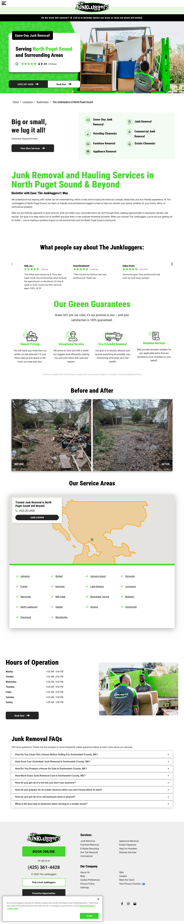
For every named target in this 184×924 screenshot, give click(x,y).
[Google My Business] (135, 904)
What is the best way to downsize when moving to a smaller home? (51, 804)
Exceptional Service (71, 344)
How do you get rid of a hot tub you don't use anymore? (45, 782)
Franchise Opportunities (43, 893)
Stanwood (26, 617)
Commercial (86, 856)
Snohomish (131, 606)
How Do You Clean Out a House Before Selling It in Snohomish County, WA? (56, 754)
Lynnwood (130, 586)
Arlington (25, 576)
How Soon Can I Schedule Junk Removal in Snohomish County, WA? (52, 761)
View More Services (30, 148)
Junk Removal (87, 841)
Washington (43, 101)
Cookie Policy (13, 908)
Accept (89, 915)
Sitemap (84, 887)
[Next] (171, 264)
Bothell (59, 576)
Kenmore (60, 586)
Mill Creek (60, 596)
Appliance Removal (129, 841)
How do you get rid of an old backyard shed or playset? (45, 797)
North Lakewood (29, 606)
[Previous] (12, 264)
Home (16, 101)
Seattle (59, 606)
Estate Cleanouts (127, 844)
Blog (82, 876)
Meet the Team (126, 879)
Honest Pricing (30, 344)
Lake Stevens (97, 586)
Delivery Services (127, 852)
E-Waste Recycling (89, 848)
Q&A (121, 872)
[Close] (98, 899)
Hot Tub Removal (89, 852)
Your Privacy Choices (129, 883)
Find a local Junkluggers (44, 882)
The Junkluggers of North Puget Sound (73, 101)
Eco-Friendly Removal (113, 344)
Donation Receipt (154, 343)
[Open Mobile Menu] (4, 3)
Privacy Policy (87, 883)
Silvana (94, 606)
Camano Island (98, 576)
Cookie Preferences (86, 905)
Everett (24, 586)
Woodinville (61, 617)
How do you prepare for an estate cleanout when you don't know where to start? (58, 790)
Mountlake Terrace (99, 596)
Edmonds (130, 576)
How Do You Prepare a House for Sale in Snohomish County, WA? (51, 768)
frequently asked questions (79, 747)
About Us (85, 872)
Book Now (61, 84)
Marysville (26, 596)
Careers (123, 876)
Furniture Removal (89, 844)
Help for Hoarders (128, 848)
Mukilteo (129, 596)
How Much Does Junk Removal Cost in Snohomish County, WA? (50, 775)
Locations (28, 101)
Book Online (44, 851)
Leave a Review (37, 517)
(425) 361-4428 (25, 84)
